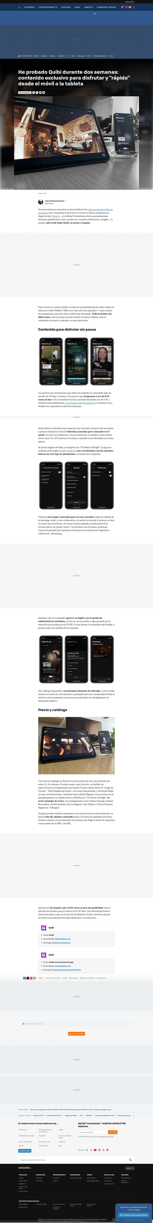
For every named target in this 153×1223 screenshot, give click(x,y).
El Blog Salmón (126, 1178)
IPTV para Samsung (124, 1115)
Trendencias (108, 1178)
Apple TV (44, 56)
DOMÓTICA (88, 7)
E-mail (43, 92)
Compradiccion (109, 1184)
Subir (129, 1168)
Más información (92, 1221)
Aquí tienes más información (80, 402)
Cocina (110, 56)
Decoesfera (108, 1181)
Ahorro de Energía (25, 1142)
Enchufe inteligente (99, 56)
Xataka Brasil (23, 1207)
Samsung (81, 56)
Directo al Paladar (76, 1178)
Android (71, 450)
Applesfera (22, 1184)
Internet (61, 56)
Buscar (130, 1160)
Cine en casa (43, 1146)
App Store (102, 978)
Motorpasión (91, 1178)
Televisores (23, 1130)
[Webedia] (130, 1)
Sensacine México (59, 1204)
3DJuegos (39, 1178)
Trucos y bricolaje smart (65, 1137)
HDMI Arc (89, 1115)
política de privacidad (106, 1137)
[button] (55, 201)
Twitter (133, 7)
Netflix (37, 56)
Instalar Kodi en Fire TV (54, 1115)
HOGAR (77, 7)
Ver (77, 1034)
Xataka (21, 1178)
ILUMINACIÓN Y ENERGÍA (106, 7)
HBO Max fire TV (38, 1115)
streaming (74, 978)
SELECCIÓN (65, 7)
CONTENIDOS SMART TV (48, 7)
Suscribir (112, 1132)
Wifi (60, 1146)
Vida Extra (39, 1181)
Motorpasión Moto (93, 1181)
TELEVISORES (29, 7)
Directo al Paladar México (76, 1205)
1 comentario (25, 92)
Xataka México (24, 1204)
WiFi (88, 56)
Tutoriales (42, 1136)
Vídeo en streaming (88, 978)
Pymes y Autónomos (125, 1181)
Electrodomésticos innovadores (45, 1131)
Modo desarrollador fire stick (105, 1115)
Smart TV (62, 1142)
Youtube (130, 7)
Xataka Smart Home (23, 1187)
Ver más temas (24, 1151)
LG (67, 56)
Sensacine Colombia (56, 1208)
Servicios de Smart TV (53, 978)
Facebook (33, 92)
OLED (73, 56)
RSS (103, 1149)
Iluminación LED (44, 1142)
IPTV (81, 1115)
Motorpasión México (91, 1205)
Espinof (55, 1181)
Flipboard (122, 7)
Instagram (126, 7)
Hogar (61, 1130)
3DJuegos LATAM (41, 1204)
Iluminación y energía (26, 1136)
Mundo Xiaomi (23, 1191)
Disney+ (52, 56)
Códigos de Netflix (71, 1115)
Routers (21, 1146)
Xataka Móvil (23, 1181)
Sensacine (56, 1178)
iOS (63, 450)
